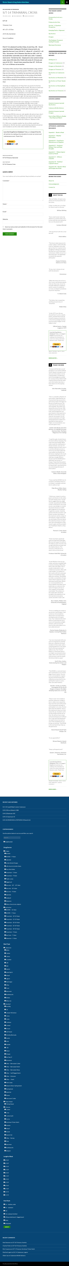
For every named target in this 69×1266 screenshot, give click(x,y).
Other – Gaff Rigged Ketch (13, 1073)
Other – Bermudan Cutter (13, 1063)
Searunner (9, 991)
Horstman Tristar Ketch (12, 1122)
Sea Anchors (52, 33)
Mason (8, 1051)
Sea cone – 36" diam (11, 888)
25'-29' (7, 1163)
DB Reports (52, 59)
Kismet (8, 1131)
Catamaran (8, 947)
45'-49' (7, 1176)
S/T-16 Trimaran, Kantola (20, 1242)
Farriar (8, 1119)
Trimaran (7, 1107)
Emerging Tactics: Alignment (57, 30)
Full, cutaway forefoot (11, 1214)
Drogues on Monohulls (55, 66)
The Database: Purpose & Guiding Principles (56, 41)
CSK (7, 963)
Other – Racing (10, 1138)
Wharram (8, 1001)
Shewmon (8, 901)
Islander (8, 1044)
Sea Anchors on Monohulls (56, 77)
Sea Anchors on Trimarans (11, 9)
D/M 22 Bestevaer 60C (9, 813)
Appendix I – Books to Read (56, 132)
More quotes (53, 358)
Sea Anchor (8, 907)
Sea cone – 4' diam (11, 891)
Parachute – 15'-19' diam (13, 919)
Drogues (51, 37)
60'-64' (7, 1185)
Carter (8, 1019)
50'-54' (7, 1179)
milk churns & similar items (13, 866)
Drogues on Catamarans (55, 63)
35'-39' (7, 1169)
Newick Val (9, 1135)
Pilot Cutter (9, 1082)
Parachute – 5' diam (11, 872)
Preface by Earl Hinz (54, 22)
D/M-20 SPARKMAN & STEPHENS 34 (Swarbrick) (16, 820)
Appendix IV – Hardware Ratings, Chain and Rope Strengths (56, 147)
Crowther (8, 959)
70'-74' (7, 1192)
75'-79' (7, 1195)
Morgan (8, 1054)
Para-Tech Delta (10, 869)
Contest (8, 1025)
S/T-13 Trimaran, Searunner (10, 156)
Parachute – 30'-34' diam (13, 929)
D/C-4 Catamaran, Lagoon (20, 1252)
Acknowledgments (54, 184)
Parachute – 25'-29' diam (13, 925)
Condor (8, 1109)
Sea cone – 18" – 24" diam (13, 885)
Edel (7, 966)
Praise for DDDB (58, 365)
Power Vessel (8, 1101)
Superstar (8, 1092)
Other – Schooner (11, 1076)
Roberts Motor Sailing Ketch (14, 1086)
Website (5, 219)
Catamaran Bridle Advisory (56, 108)
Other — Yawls (10, 1079)
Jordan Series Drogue (12, 863)
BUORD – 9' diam (11, 856)
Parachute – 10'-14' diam (13, 916)
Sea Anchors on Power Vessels (57, 81)
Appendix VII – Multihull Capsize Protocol (55, 162)
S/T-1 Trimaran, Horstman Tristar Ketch (24, 1249)
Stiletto (8, 997)
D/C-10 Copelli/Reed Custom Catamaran (14, 807)
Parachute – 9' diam (11, 875)
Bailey (7, 950)
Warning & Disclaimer (55, 45)
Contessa (8, 1022)
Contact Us (52, 187)
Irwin (7, 1041)
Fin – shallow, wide (10, 1204)
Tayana (8, 1095)
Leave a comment (29, 16)
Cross (7, 1112)
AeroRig (8, 1006)
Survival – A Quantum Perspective (55, 26)
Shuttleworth (9, 994)
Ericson (8, 1028)
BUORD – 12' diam (11, 910)
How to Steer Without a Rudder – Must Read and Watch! (57, 117)
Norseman (9, 1060)
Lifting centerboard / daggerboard (14, 1217)
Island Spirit (9, 972)
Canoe (8, 1016)
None (6, 1220)
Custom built (9, 1116)
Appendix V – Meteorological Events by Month (57, 152)
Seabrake (8, 894)
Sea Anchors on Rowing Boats (57, 86)
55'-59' (7, 1182)
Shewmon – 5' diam (11, 938)
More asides (53, 789)
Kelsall (8, 975)
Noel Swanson (17, 16)
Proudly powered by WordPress (10, 1263)
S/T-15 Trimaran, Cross (9, 163)
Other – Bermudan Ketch (13, 1066)
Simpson (8, 1151)
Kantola (8, 1125)
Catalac (8, 953)
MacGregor (9, 982)
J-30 (7, 1047)
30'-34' (7, 1166)
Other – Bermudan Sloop (13, 1070)
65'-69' (7, 1188)
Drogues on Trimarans (55, 69)
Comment (6, 180)
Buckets (8, 853)
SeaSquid (8, 898)
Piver (7, 1141)
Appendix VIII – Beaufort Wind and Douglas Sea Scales (57, 167)
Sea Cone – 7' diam (11, 935)
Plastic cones (9, 879)
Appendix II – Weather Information (55, 136)
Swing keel (8, 1223)
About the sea (53, 351)
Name (5, 204)
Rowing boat (9, 1089)
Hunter (8, 1038)
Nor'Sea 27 (9, 1057)
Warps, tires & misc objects (13, 904)
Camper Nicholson (11, 1012)
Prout (7, 988)
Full (6, 1210)
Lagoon (8, 978)
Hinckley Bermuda (11, 1035)
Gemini (8, 969)
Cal (7, 1009)
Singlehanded (8, 842)
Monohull (8, 1004)
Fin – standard (9, 1207)
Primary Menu (67, 2)
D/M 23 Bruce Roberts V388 (11, 810)
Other (7, 985)
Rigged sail (9, 882)
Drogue (7, 851)
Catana (8, 956)
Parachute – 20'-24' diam (13, 922)
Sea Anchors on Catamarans (56, 72)
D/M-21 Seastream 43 (9, 816)
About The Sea (58, 195)
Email (5, 211)
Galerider (8, 860)
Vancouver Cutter (11, 1098)
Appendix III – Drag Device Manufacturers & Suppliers (56, 141)
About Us (51, 180)
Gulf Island (9, 1032)
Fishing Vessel (10, 1104)
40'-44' (7, 1173)
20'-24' (7, 1160)
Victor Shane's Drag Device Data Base (16, 2)
